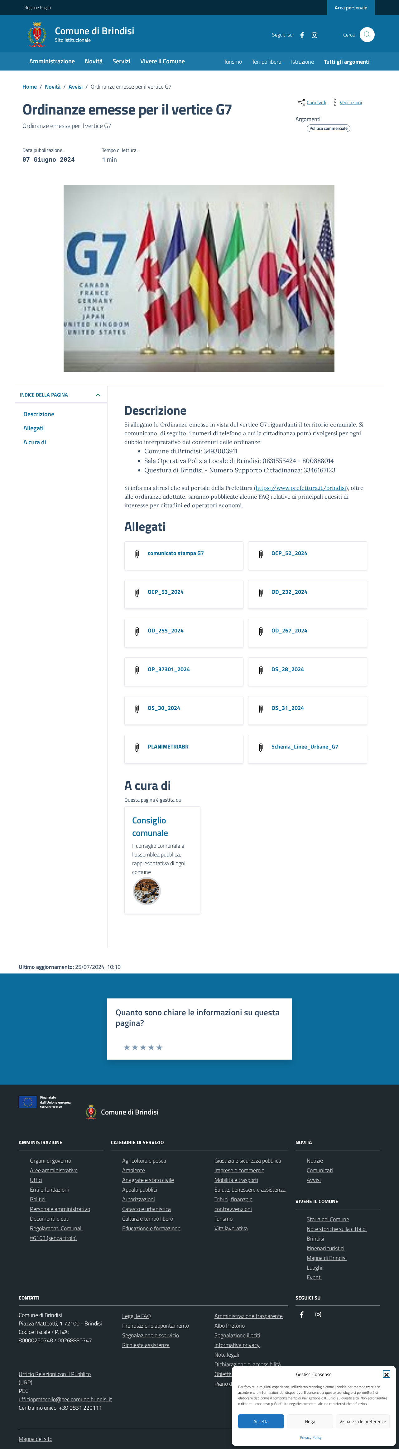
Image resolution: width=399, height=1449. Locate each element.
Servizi (121, 61)
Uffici (36, 1180)
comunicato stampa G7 (176, 553)
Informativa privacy (237, 1345)
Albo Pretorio (229, 1325)
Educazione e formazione (151, 1228)
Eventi (314, 1277)
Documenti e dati (50, 1218)
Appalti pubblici (139, 1189)
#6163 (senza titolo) (53, 1238)
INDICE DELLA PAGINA (44, 394)
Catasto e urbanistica (146, 1209)
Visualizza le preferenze (362, 1421)
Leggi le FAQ (136, 1316)
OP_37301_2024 (169, 669)
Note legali (226, 1354)
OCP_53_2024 (166, 592)
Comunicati (320, 1170)
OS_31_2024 (288, 708)
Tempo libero (266, 61)
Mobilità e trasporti (236, 1180)
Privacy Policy (311, 1437)
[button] (386, 1374)
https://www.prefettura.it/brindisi (301, 487)
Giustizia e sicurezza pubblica (247, 1160)
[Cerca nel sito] (367, 34)
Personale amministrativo (60, 1209)
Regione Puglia (37, 7)
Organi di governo (50, 1160)
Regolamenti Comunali (56, 1228)
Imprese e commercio (239, 1170)
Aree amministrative (54, 1170)
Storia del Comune (328, 1219)
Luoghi (314, 1267)
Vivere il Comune (162, 61)
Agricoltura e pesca (144, 1160)
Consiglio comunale (150, 826)
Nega (310, 1421)
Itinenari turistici (325, 1248)
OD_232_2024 (289, 592)
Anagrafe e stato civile (148, 1180)
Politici (38, 1199)
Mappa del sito (35, 1439)
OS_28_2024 (288, 669)
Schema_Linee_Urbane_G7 (305, 746)
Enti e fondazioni (49, 1189)
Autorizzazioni (138, 1199)
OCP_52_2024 (289, 553)
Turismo (233, 61)
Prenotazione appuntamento (155, 1325)
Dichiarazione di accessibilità (247, 1364)
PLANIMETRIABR (168, 746)
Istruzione (302, 61)
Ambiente (133, 1170)
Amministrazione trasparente (248, 1316)
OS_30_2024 (164, 708)
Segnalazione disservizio (150, 1335)
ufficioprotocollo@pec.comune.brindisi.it (65, 1399)
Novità (94, 61)
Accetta (261, 1421)
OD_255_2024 (166, 630)
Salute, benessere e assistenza (250, 1189)
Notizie (315, 1160)
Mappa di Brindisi (327, 1258)
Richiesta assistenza (146, 1345)
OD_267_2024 (289, 630)
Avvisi (314, 1180)
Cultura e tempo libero (147, 1218)
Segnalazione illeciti (237, 1335)
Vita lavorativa (231, 1228)
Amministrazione (52, 61)
